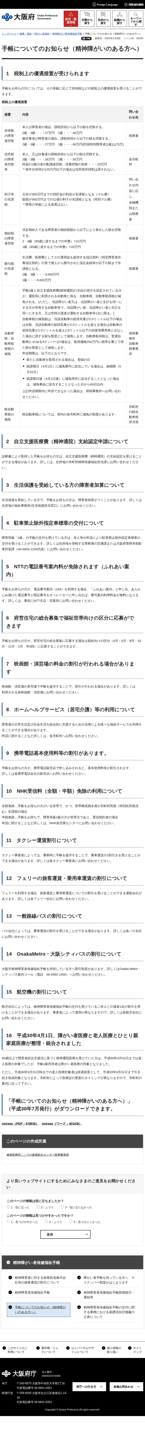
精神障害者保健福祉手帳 (32, 1292)
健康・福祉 (25, 33)
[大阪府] (29, 17)
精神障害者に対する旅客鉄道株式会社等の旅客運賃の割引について (40, 1280)
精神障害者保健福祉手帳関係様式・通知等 (109, 1295)
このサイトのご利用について (17, 1350)
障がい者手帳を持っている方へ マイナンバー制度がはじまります (109, 1280)
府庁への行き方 (86, 1386)
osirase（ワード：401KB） (62, 1123)
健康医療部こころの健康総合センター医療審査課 (38, 1154)
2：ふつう (47, 1207)
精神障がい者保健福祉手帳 (67, 33)
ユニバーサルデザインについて (82, 1350)
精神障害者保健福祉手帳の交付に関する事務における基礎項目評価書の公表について (109, 1312)
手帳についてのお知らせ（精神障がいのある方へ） (40, 1310)
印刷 (88, 38)
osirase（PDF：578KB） (20, 1123)
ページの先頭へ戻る (139, 1371)
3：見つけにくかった (87, 1222)
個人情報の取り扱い (114, 1350)
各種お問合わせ (123, 1386)
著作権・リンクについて (49, 1350)
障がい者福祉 (42, 33)
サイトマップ (137, 1350)
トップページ (9, 33)
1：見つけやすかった (24, 1222)
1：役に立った (20, 1207)
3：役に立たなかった (78, 1207)
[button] (105, 4)
